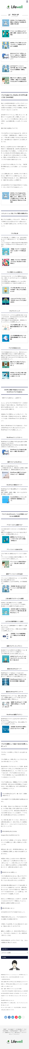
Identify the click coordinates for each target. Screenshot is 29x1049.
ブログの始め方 (11, 1029)
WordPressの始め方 (14, 1030)
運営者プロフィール (9, 1032)
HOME (4, 1029)
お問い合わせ (17, 1032)
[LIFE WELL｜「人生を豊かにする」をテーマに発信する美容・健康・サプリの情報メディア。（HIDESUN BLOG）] (12, 1017)
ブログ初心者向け (18, 1029)
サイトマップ (16, 1034)
